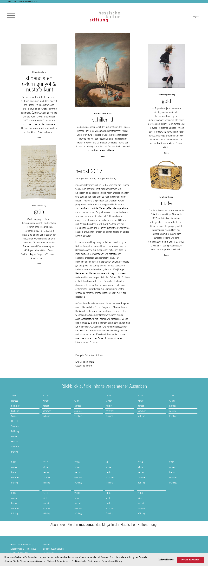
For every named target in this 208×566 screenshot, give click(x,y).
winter (14, 436)
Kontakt (46, 544)
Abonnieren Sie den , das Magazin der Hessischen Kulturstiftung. (104, 524)
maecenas (23, 1)
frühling (14, 451)
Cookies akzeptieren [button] (190, 559)
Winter (14, 416)
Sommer (15, 405)
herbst (46, 405)
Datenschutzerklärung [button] (112, 561)
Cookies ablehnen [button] (166, 559)
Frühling (15, 411)
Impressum (48, 553)
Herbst (14, 400)
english (196, 16)
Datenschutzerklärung (53, 548)
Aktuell (14, 1)
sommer (47, 411)
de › (9, 1)
